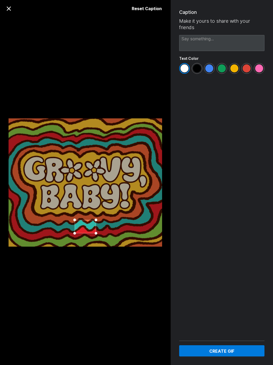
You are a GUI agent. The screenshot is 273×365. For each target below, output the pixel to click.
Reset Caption (147, 8)
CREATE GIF (221, 351)
